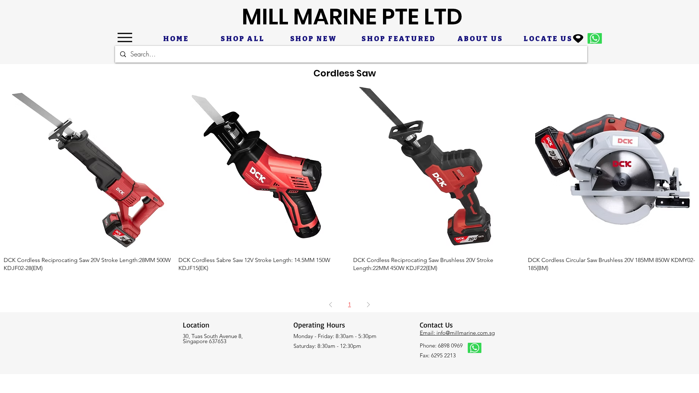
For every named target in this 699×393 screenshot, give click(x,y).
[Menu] (124, 37)
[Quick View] (87, 166)
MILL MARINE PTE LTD (352, 16)
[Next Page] (368, 304)
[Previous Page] (330, 304)
